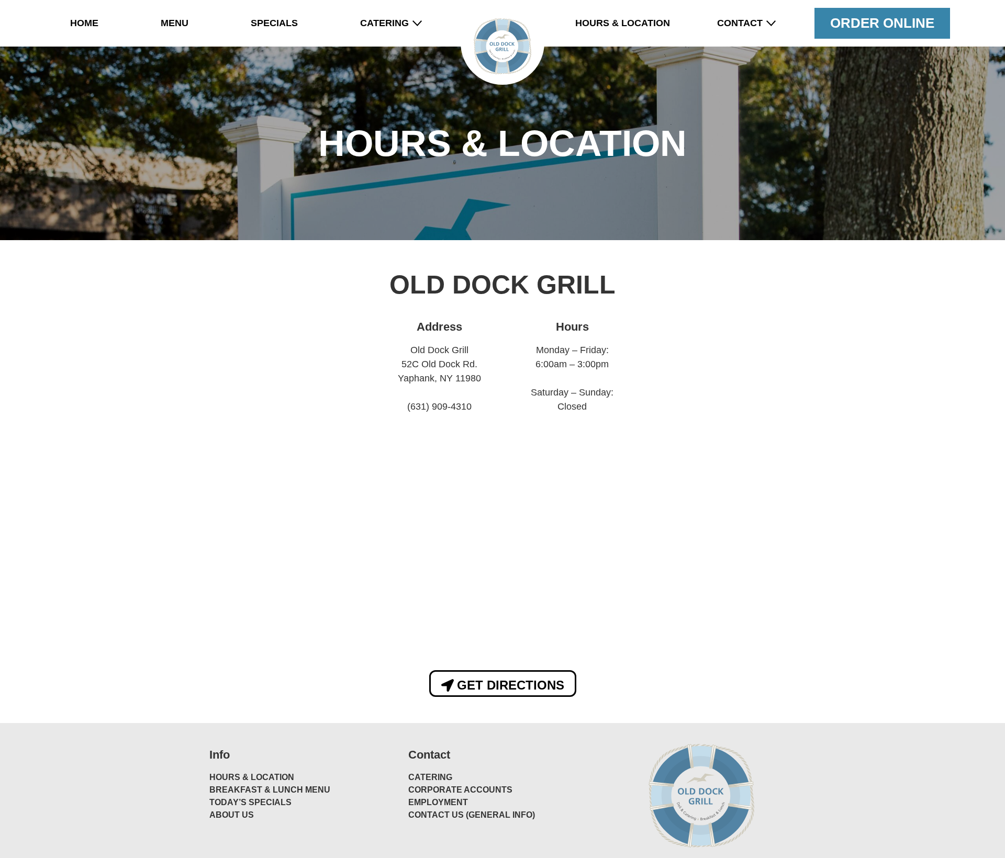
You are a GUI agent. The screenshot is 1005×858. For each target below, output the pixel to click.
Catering (384, 23)
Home (84, 23)
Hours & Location (622, 23)
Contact (740, 23)
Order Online (882, 23)
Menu (174, 23)
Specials (274, 23)
